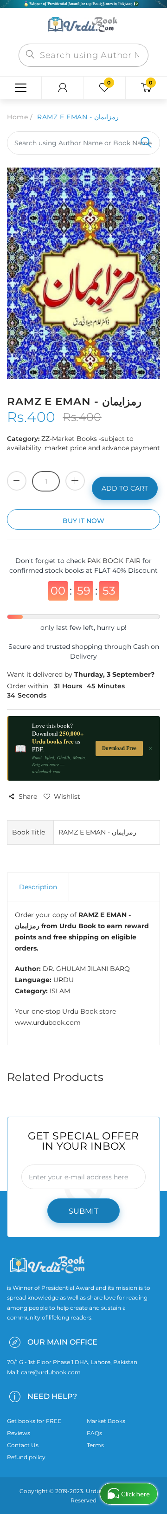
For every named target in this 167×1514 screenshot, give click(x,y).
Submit (83, 1211)
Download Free (119, 748)
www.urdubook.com (48, 1022)
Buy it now (83, 521)
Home (17, 117)
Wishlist (67, 796)
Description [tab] (38, 887)
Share (28, 796)
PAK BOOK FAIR (114, 560)
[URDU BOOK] (83, 25)
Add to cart (125, 488)
